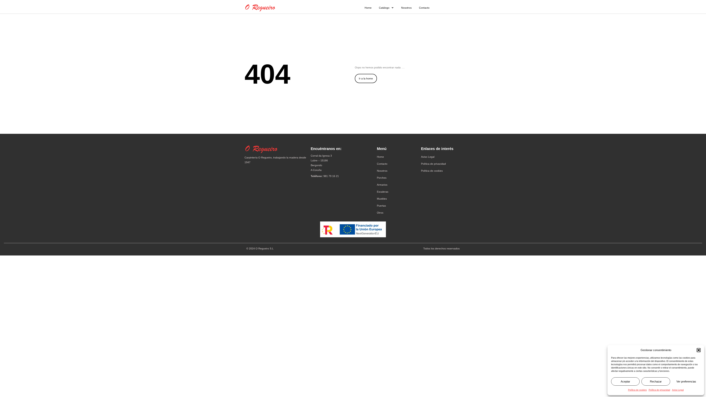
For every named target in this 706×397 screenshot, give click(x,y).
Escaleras (382, 191)
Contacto (424, 7)
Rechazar (656, 381)
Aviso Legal (678, 390)
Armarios (382, 184)
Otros (380, 212)
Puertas (381, 205)
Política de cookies (637, 390)
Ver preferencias (686, 381)
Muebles (382, 198)
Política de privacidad (659, 390)
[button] (698, 350)
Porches (381, 177)
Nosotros (406, 7)
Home (368, 7)
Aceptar (625, 381)
